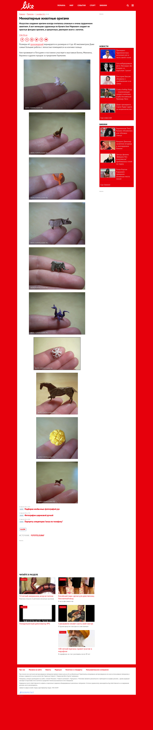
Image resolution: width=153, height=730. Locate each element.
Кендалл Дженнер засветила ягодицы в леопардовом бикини (124, 145)
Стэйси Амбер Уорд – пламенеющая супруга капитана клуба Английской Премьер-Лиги (124, 94)
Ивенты (48, 670)
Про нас (22, 670)
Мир (71, 5)
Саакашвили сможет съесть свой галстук (75, 623)
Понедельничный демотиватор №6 (34, 623)
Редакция (58, 670)
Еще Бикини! (105, 185)
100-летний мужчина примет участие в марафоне (75, 650)
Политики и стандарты (73, 670)
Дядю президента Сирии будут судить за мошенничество (124, 106)
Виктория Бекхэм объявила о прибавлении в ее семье (123, 80)
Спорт (92, 5)
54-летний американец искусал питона (36, 596)
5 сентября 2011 (40, 14)
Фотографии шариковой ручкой (36, 515)
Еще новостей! (106, 118)
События (82, 5)
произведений (37, 44)
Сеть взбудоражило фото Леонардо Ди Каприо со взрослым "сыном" (124, 67)
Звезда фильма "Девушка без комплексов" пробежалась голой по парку (124, 159)
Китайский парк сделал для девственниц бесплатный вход (76, 597)
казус (23, 529)
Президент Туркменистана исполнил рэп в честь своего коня (123, 54)
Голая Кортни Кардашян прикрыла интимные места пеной (123, 174)
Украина (61, 5)
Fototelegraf (37, 535)
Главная (22, 14)
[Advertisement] (57, 556)
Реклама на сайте (35, 670)
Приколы (30, 14)
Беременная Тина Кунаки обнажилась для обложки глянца (124, 132)
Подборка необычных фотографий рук (40, 509)
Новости (103, 46)
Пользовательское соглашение (97, 670)
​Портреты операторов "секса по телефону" (41, 521)
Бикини (103, 5)
